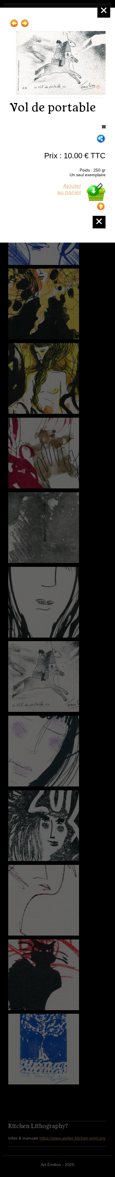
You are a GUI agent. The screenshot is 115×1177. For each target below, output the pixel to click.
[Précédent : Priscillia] (14, 21)
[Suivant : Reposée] (24, 21)
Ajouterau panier (69, 189)
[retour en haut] (101, 204)
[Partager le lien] (101, 139)
